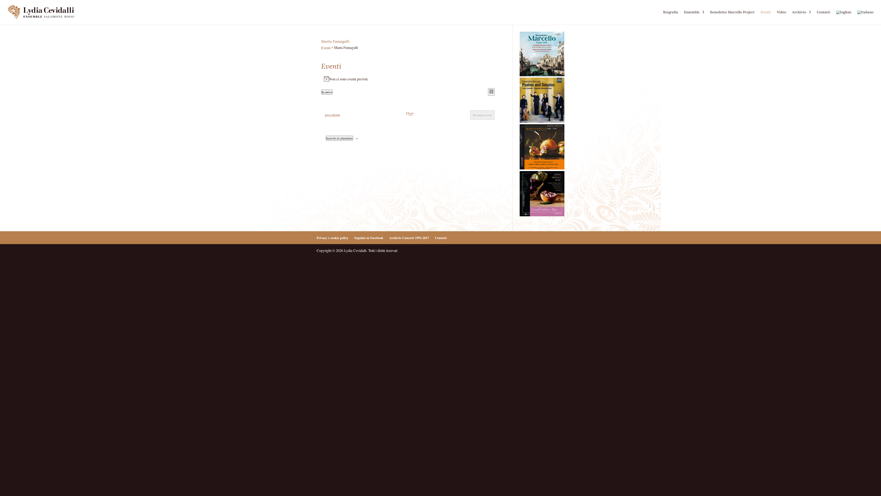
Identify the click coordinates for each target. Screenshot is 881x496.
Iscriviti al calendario (339, 138)
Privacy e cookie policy (332, 237)
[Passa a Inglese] (843, 18)
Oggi (409, 113)
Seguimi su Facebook (368, 237)
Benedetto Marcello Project (732, 12)
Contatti (823, 12)
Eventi (766, 12)
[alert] (408, 79)
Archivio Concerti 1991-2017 (409, 237)
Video (781, 12)
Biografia (670, 12)
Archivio (799, 12)
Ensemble (692, 12)
